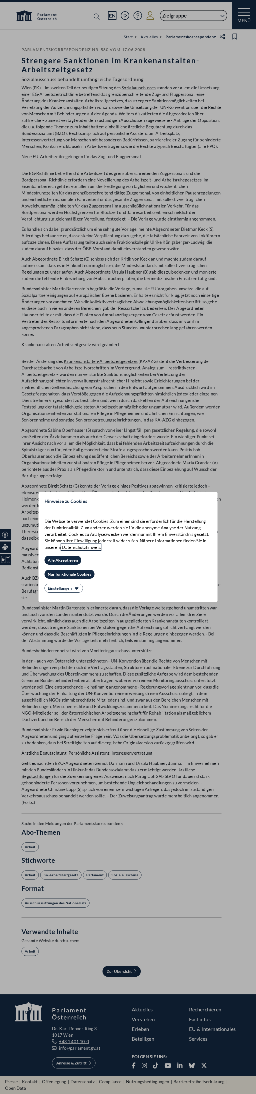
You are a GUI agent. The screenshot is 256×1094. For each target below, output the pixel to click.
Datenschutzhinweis (81, 547)
